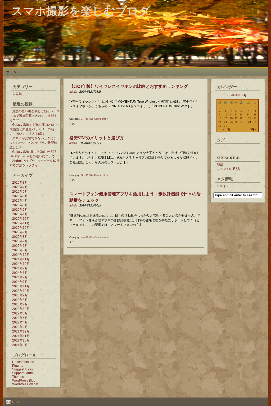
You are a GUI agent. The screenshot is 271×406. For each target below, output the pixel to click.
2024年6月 (20, 273)
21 (249, 118)
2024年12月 (21, 255)
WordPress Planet (25, 384)
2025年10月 (21, 228)
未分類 (17, 94)
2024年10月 (21, 264)
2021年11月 (21, 336)
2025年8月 (20, 237)
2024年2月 (20, 277)
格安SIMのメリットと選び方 (96, 138)
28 (249, 121)
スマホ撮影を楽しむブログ (80, 10)
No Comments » (99, 119)
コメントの (228, 169)
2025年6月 (20, 246)
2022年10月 (21, 309)
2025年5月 (20, 250)
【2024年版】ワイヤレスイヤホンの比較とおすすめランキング (128, 86)
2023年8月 (20, 300)
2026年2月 (20, 209)
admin (73, 91)
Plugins (17, 366)
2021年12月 (21, 331)
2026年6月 (20, 191)
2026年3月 (20, 205)
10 (226, 114)
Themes (18, 377)
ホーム (11, 72)
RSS (15, 402)
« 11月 (227, 129)
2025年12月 (21, 219)
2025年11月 (21, 223)
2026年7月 (20, 187)
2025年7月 (20, 241)
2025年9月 (20, 232)
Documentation (23, 362)
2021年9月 (20, 345)
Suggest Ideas (22, 369)
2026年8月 (20, 182)
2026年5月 (20, 196)
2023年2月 (20, 304)
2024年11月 (21, 259)
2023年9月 (20, 295)
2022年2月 (20, 327)
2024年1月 (20, 282)
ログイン (222, 186)
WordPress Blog (23, 380)
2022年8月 (20, 313)
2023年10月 (21, 291)
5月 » (253, 129)
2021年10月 (21, 340)
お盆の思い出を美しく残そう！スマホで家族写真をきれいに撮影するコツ (35, 115)
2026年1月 (20, 214)
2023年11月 (21, 286)
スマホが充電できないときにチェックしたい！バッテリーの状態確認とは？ (35, 142)
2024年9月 (20, 268)
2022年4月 (20, 322)
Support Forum (23, 373)
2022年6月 (20, 318)
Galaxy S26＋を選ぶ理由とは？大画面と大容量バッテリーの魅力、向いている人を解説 (33, 129)
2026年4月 (20, 200)
